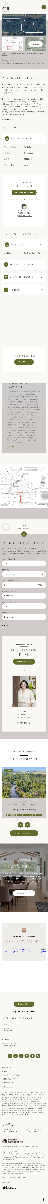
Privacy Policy (31, 1132)
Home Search (8, 1083)
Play (24, 20)
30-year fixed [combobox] (10, 574)
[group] (26, 964)
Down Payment (8, 580)
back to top (25, 1004)
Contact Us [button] (7, 1086)
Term (4, 570)
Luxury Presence (9, 1132)
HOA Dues (6, 612)
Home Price (7, 559)
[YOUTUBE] (26, 1056)
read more (11, 446)
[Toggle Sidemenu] (43, 7)
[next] (27, 825)
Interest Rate (7, 602)
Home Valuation (9, 1079)
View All (35, 44)
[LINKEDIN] (21, 1056)
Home (4, 1071)
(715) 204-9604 (8, 1028)
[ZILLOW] (32, 1056)
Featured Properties (11, 1075)
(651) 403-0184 (25, 213)
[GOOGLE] (38, 1056)
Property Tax (7, 591)
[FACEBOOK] (10, 1056)
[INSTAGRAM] (15, 1056)
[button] (24, 893)
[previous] (20, 825)
